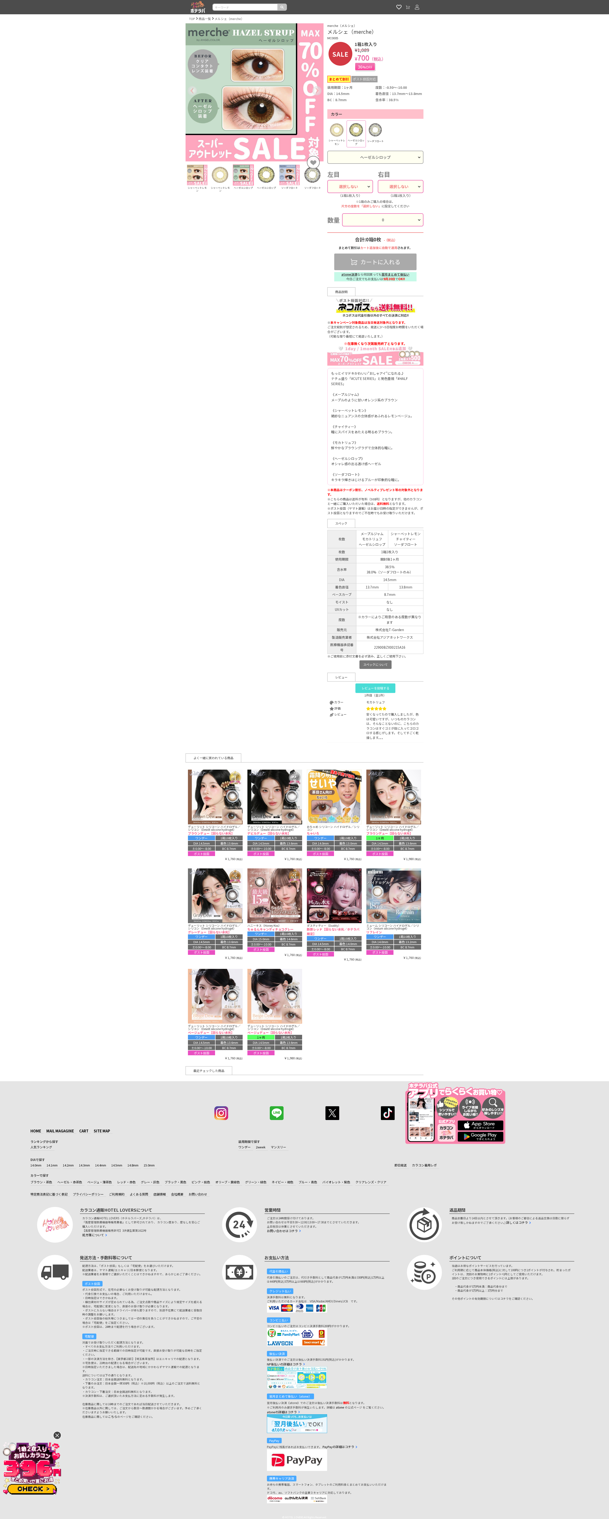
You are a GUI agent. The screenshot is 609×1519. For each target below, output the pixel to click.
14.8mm (133, 1165)
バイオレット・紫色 (336, 1182)
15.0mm (149, 1165)
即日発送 (400, 1165)
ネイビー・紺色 (282, 1182)
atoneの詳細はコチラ (282, 1412)
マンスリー (278, 1147)
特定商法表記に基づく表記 (49, 1194)
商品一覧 (205, 18)
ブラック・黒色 (175, 1182)
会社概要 (177, 1194)
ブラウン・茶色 (41, 1182)
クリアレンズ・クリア (370, 1182)
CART (83, 1130)
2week (260, 1147)
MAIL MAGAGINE (60, 1130)
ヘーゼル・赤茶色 (69, 1182)
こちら (112, 1416)
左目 (333, 174)
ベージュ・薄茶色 (99, 1182)
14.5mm (116, 1165)
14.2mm (68, 1165)
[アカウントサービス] (417, 7)
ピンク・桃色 (201, 1182)
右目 (384, 174)
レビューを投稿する (375, 688)
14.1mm (52, 1165)
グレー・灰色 (150, 1182)
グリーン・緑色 (255, 1182)
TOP (192, 18)
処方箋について (93, 1235)
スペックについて (375, 664)
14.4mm (100, 1165)
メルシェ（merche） (229, 18)
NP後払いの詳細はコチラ (284, 1364)
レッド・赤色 (126, 1182)
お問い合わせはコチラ (282, 1231)
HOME (35, 1130)
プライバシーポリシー (88, 1194)
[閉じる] (57, 1435)
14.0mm (35, 1165)
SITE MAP (102, 1130)
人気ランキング (41, 1147)
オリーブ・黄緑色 (227, 1182)
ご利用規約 (116, 1194)
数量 (333, 219)
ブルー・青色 (308, 1182)
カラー (336, 114)
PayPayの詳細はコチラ (338, 1446)
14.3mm (84, 1165)
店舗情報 (159, 1194)
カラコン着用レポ (424, 1165)
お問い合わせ (198, 1194)
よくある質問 (139, 1194)
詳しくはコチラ (517, 1222)
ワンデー (244, 1147)
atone (340, 1407)
